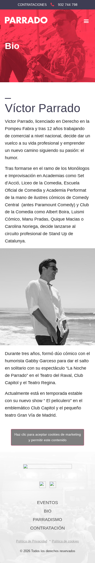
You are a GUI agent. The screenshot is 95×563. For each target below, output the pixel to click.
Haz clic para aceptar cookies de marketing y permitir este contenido (47, 437)
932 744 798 (67, 5)
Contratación (47, 528)
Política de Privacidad (31, 541)
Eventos (47, 502)
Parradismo (47, 519)
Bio (47, 511)
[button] (86, 21)
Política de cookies (65, 541)
